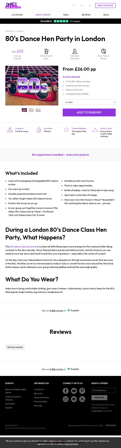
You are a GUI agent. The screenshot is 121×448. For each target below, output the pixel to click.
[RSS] (82, 399)
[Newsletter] (74, 399)
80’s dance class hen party (23, 246)
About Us (38, 393)
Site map (38, 405)
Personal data (40, 401)
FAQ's (66, 14)
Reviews (86, 14)
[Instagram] (66, 399)
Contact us (39, 389)
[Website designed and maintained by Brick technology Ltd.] (111, 425)
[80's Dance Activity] (31, 110)
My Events (10, 403)
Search (8, 407)
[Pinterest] (82, 391)
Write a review (15, 347)
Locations (17, 14)
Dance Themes (42, 14)
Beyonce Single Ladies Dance (15, 391)
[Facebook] (66, 391)
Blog (106, 14)
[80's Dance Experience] (38, 110)
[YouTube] (74, 391)
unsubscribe (96, 411)
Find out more (71, 444)
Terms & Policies (41, 397)
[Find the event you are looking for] (74, 5)
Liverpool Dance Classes (13, 398)
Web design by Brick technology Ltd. (83, 425)
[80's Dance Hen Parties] (24, 110)
